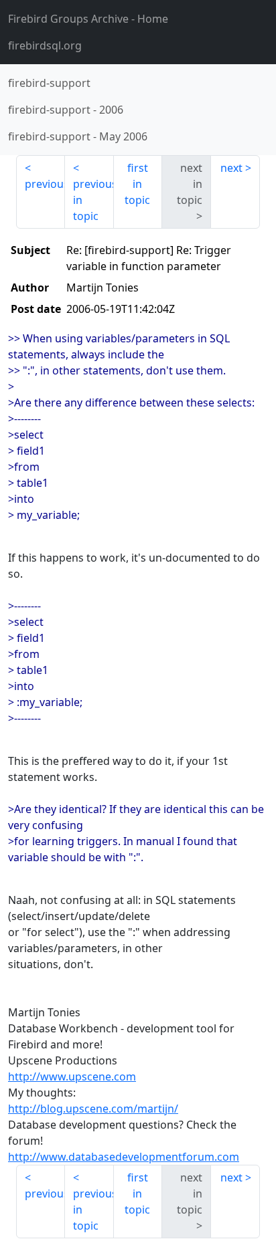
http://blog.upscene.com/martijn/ (93, 1108)
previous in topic (93, 200)
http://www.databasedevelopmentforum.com (123, 1156)
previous (45, 184)
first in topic (137, 183)
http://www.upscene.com (72, 1076)
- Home (88, 18)
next (231, 167)
